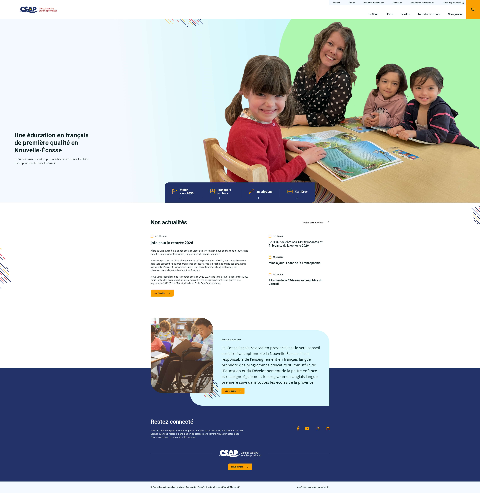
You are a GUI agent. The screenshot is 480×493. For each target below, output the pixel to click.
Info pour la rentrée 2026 (172, 243)
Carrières (301, 191)
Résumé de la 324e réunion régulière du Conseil (295, 282)
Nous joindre (237, 467)
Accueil (336, 2)
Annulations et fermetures (422, 2)
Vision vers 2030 (187, 191)
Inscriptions (264, 191)
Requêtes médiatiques (374, 2)
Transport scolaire (224, 191)
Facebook (296, 428)
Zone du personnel (452, 2)
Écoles (351, 2)
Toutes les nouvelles (312, 222)
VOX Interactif (233, 487)
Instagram (316, 428)
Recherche (473, 9)
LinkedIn (326, 428)
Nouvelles (397, 2)
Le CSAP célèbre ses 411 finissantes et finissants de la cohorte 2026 (295, 243)
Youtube (306, 428)
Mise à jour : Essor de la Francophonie (294, 263)
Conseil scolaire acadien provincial (38, 9)
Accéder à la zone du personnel (311, 487)
